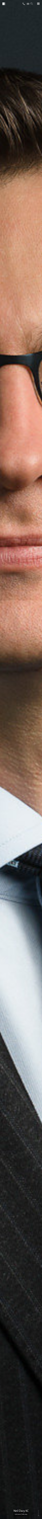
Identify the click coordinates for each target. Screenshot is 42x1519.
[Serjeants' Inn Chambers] (3, 3)
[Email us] (28, 3)
